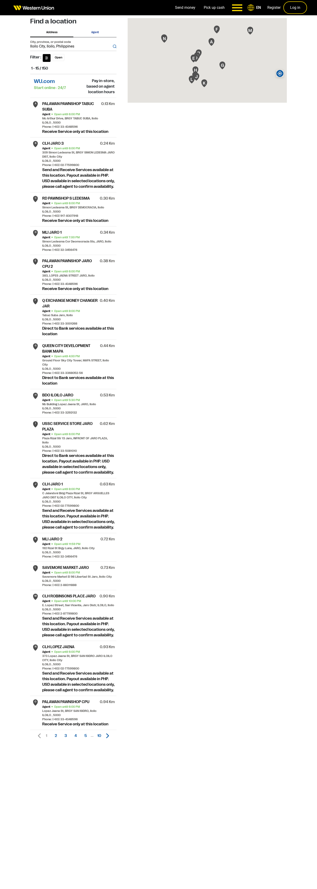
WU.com (44, 81)
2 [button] (56, 736)
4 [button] (75, 736)
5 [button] (85, 736)
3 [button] (66, 736)
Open (58, 57)
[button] (255, 7)
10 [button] (99, 736)
